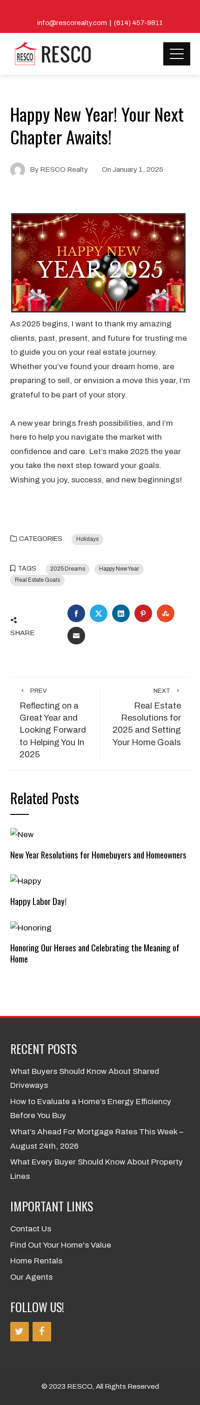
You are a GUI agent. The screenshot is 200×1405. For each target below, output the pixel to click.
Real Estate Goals (37, 580)
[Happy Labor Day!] (25, 881)
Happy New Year (119, 569)
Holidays (87, 539)
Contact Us (30, 1228)
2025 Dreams (67, 569)
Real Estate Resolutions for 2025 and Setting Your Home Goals (147, 717)
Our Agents (31, 1277)
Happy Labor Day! (38, 901)
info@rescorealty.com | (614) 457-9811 (100, 22)
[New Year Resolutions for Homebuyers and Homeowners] (21, 834)
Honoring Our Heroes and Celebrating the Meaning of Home (95, 953)
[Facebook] (42, 1331)
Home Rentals (36, 1260)
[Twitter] (19, 1331)
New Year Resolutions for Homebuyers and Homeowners (98, 854)
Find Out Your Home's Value (60, 1245)
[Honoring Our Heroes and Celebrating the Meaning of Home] (31, 927)
